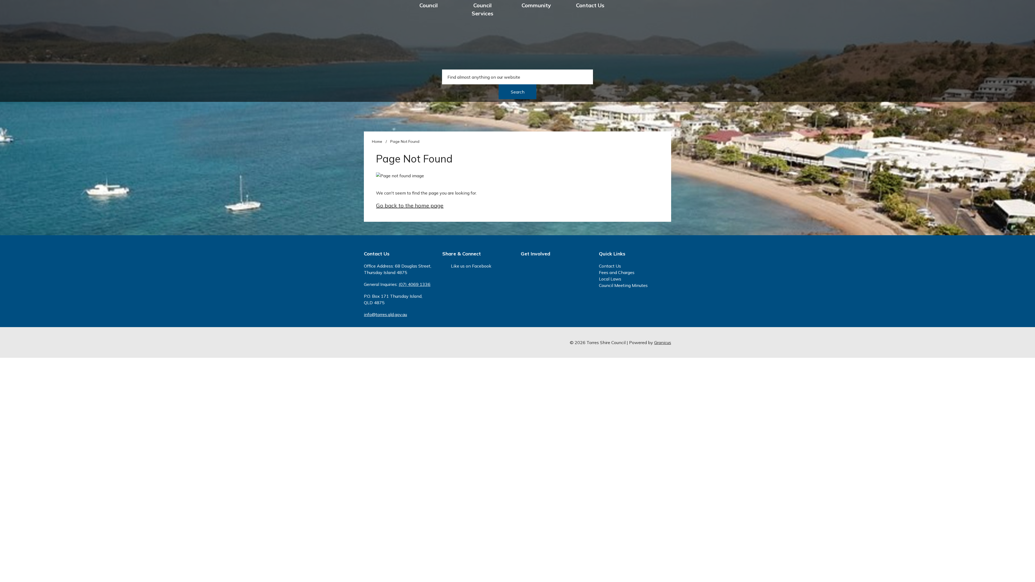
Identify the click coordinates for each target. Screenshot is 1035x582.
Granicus (662, 342)
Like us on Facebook (471, 266)
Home (377, 141)
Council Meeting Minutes (623, 285)
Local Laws (610, 279)
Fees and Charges (616, 272)
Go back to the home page (409, 205)
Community (536, 5)
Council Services (482, 9)
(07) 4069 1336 (414, 284)
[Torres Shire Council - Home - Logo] (381, 22)
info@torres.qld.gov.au (385, 314)
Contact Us (590, 5)
